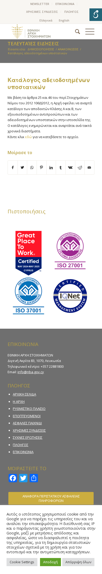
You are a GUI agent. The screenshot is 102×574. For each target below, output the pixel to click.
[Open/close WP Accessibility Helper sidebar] (95, 14)
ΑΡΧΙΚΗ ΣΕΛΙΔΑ (24, 394)
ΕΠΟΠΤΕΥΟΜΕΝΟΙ (27, 416)
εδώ (28, 136)
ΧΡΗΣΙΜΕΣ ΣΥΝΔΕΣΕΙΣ (42, 12)
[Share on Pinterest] (41, 167)
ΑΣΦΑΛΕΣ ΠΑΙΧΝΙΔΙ (27, 423)
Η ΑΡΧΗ (19, 401)
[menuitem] (40, 4)
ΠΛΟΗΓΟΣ (71, 12)
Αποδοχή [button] (50, 562)
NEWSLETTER (39, 4)
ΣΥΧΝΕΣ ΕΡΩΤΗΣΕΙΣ (27, 437)
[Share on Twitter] (22, 167)
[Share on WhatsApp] (32, 167)
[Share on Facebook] (13, 167)
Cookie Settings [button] (22, 562)
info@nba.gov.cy (31, 372)
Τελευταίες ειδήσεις (33, 43)
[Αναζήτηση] (75, 31)
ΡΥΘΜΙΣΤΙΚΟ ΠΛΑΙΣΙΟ (29, 408)
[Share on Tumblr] (60, 167)
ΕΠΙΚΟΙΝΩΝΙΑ (64, 4)
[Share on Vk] (70, 167)
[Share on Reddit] (80, 167)
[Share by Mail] (89, 167)
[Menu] (87, 31)
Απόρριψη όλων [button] (78, 562)
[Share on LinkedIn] (51, 167)
